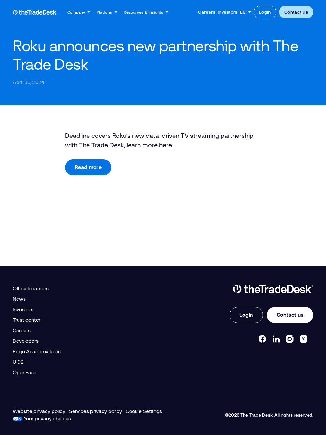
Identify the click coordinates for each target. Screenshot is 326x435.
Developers (26, 341)
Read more (88, 167)
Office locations (31, 288)
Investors (227, 12)
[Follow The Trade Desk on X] (303, 339)
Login (265, 12)
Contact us (296, 12)
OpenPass (24, 372)
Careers (206, 12)
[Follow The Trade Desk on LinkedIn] (276, 339)
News (19, 299)
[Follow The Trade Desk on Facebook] (262, 339)
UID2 (18, 362)
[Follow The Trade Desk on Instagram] (290, 339)
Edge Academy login (37, 351)
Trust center (26, 320)
